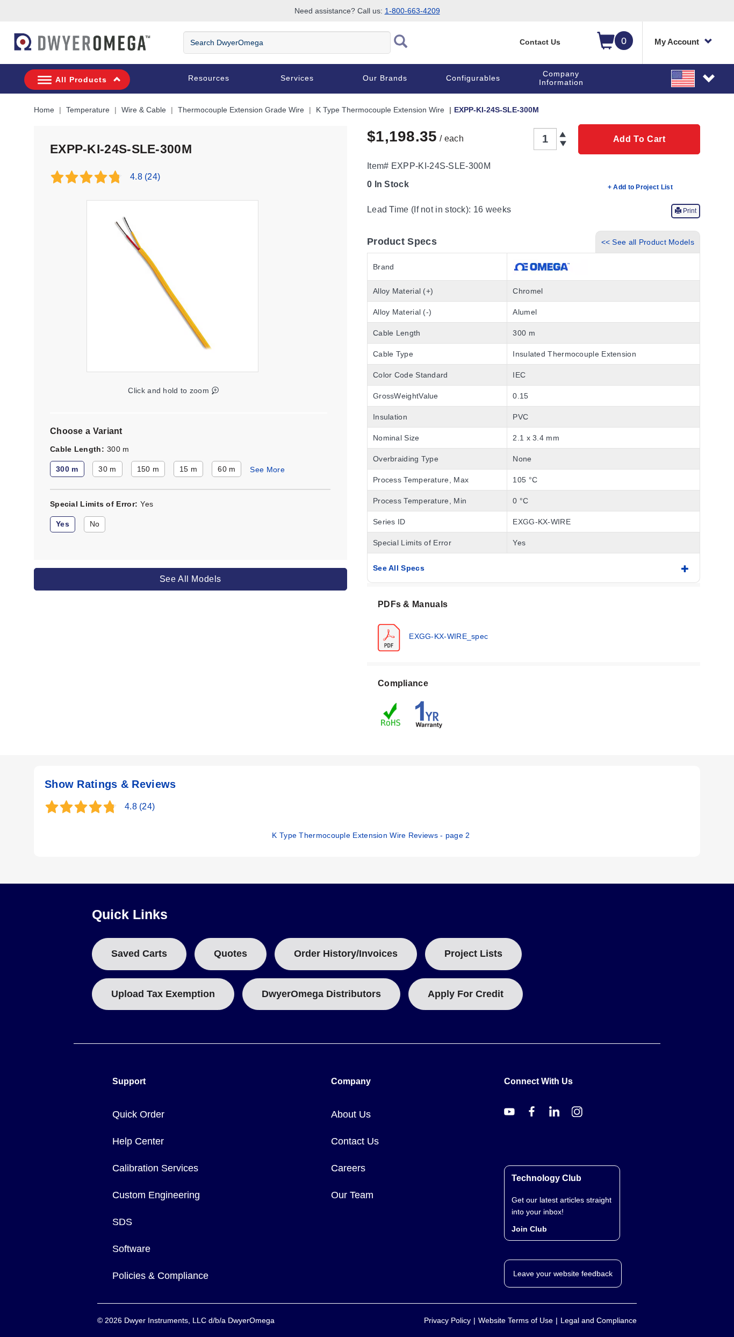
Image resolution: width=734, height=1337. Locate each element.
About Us (351, 1114)
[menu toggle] (5, 47)
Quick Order (138, 1114)
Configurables (473, 78)
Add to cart (639, 139)
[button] (693, 78)
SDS (122, 1222)
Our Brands (385, 78)
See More (267, 469)
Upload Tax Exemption (163, 993)
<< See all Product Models (648, 242)
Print (688, 211)
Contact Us (540, 42)
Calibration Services (155, 1168)
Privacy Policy (447, 1320)
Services (297, 78)
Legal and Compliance (598, 1320)
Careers (348, 1168)
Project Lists (473, 953)
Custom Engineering (156, 1195)
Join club (529, 1229)
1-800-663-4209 (412, 10)
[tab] (533, 624)
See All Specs (398, 568)
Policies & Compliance (160, 1275)
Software (131, 1248)
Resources (208, 78)
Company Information (561, 78)
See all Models (190, 579)
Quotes (230, 953)
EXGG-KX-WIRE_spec (447, 635)
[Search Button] (401, 42)
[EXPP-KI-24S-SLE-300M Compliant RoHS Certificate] (391, 713)
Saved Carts (139, 953)
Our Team (352, 1195)
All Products (81, 79)
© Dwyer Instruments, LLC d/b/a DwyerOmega (186, 1320)
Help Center (138, 1141)
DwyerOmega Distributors (321, 993)
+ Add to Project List (640, 187)
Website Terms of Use (515, 1320)
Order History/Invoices (346, 953)
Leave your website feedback (563, 1273)
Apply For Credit (465, 993)
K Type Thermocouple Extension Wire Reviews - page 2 (371, 835)
